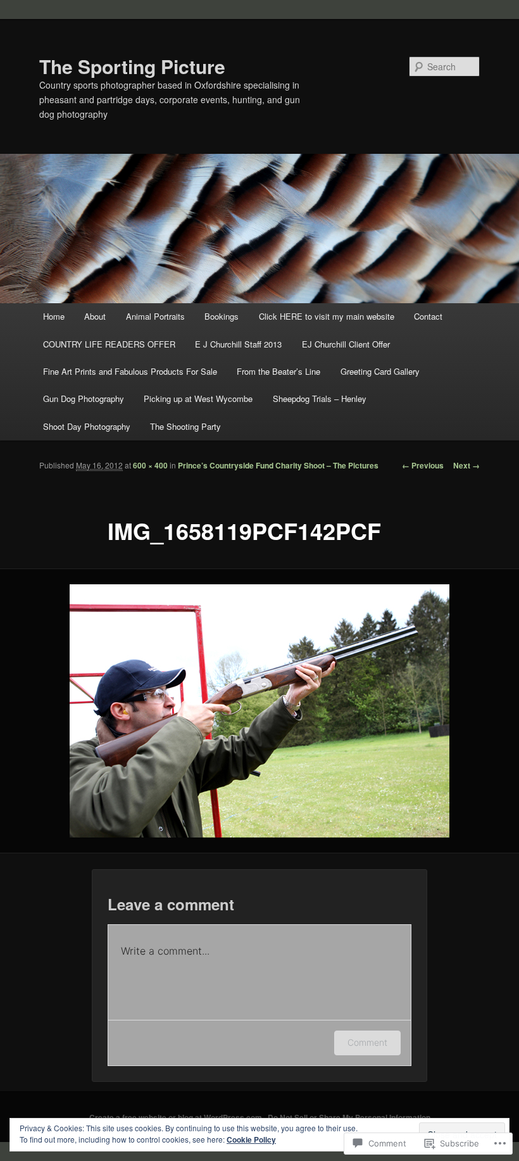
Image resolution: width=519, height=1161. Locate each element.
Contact (428, 316)
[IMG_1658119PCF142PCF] (259, 711)
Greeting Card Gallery (380, 371)
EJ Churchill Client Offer (346, 344)
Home (54, 316)
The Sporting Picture (132, 66)
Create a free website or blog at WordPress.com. (176, 1117)
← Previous (423, 465)
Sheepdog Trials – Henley (319, 398)
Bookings (221, 316)
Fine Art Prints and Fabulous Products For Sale (130, 371)
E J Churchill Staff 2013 (238, 344)
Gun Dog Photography (83, 398)
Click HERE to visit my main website (326, 316)
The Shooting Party (185, 426)
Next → (466, 465)
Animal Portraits (155, 316)
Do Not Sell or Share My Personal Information (349, 1117)
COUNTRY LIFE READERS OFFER (109, 344)
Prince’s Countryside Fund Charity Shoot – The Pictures (278, 465)
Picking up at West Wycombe (198, 398)
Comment (367, 1042)
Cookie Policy (251, 1139)
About (95, 316)
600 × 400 (150, 465)
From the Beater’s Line (278, 371)
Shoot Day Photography (86, 426)
